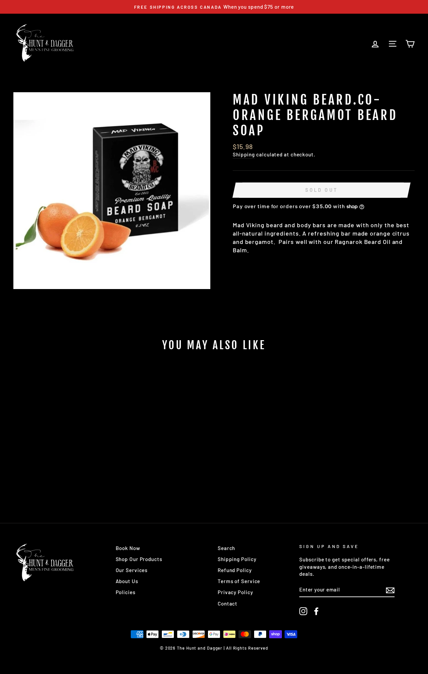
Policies (125, 592)
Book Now (128, 548)
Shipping (244, 154)
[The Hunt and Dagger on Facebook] (316, 611)
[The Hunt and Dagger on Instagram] (303, 611)
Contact (227, 603)
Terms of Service (239, 581)
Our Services (132, 570)
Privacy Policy (235, 592)
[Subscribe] (390, 589)
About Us (127, 581)
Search (226, 548)
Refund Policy (235, 570)
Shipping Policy (237, 559)
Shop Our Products (139, 559)
